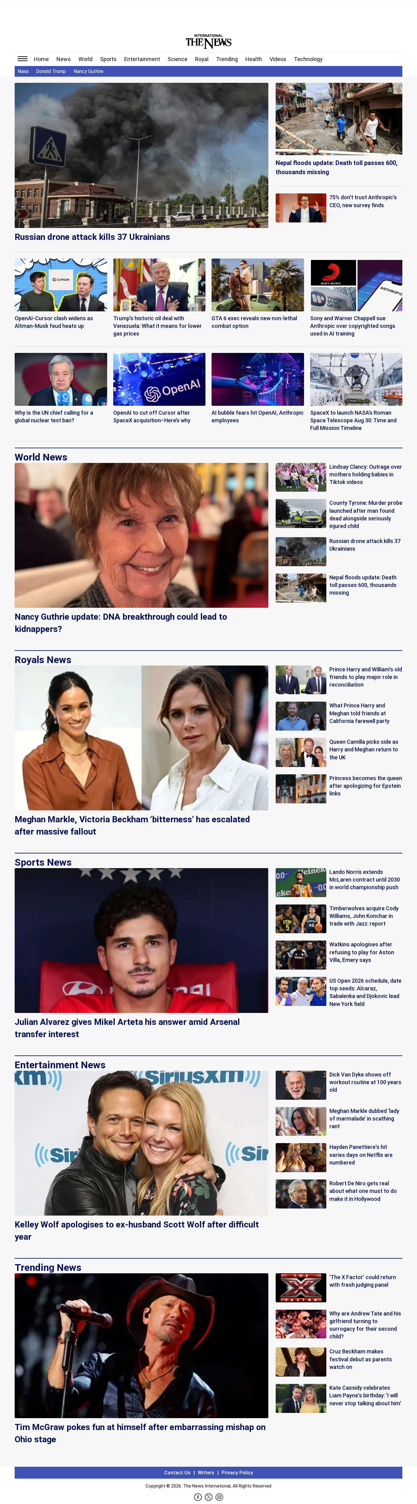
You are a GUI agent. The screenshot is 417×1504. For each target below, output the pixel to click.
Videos (278, 59)
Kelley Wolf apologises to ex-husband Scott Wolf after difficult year (137, 1231)
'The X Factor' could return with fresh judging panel (362, 1281)
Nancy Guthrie (88, 71)
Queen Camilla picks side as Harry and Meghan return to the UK (363, 749)
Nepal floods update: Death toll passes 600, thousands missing (336, 167)
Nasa (23, 71)
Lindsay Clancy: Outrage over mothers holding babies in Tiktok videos (365, 474)
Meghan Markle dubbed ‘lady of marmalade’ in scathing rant (364, 1118)
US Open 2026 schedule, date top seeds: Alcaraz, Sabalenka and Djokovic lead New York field (365, 992)
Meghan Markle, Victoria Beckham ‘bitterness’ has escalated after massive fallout (132, 825)
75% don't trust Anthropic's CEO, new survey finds (363, 201)
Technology (308, 59)
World (85, 59)
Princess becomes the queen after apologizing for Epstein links (365, 786)
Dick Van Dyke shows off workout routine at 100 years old (365, 1082)
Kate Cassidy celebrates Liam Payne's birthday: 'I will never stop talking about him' (365, 1395)
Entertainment (142, 59)
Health (253, 59)
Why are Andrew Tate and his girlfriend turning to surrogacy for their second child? (365, 1325)
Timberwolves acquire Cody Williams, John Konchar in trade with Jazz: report (364, 916)
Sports (108, 59)
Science (177, 59)
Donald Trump (51, 71)
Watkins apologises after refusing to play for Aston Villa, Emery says (361, 952)
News (63, 59)
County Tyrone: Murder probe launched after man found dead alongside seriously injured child (365, 514)
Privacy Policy (237, 1473)
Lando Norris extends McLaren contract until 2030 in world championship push (364, 879)
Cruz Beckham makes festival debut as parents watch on (360, 1359)
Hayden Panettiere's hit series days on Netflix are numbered (361, 1154)
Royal (202, 59)
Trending (227, 59)
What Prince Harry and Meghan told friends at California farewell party (359, 713)
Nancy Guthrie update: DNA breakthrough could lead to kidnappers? (121, 623)
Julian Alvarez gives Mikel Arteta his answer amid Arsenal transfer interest (127, 1028)
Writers (206, 1473)
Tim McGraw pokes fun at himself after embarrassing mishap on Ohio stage (140, 1433)
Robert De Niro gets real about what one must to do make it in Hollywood (363, 1191)
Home (41, 59)
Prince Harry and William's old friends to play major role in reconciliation (365, 677)
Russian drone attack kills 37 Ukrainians (92, 237)
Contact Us (177, 1473)
